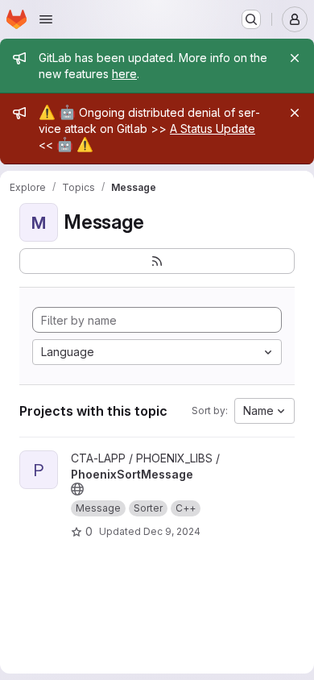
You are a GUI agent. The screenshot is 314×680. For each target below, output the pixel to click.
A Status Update (212, 128)
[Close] (294, 58)
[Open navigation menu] (46, 19)
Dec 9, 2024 (171, 531)
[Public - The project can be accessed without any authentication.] (77, 489)
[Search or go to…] (251, 19)
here (124, 74)
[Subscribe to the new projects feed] (157, 261)
